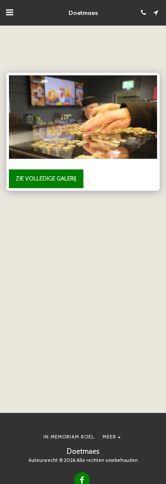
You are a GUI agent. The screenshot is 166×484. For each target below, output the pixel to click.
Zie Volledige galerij (46, 178)
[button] (9, 12)
